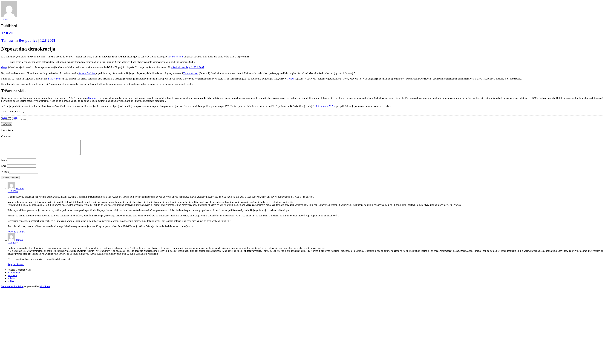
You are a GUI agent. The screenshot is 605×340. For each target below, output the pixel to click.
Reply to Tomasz (16, 264)
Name (4, 160)
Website (5, 171)
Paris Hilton (54, 78)
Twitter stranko (190, 73)
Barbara (4, 118)
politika (11, 278)
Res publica (28, 40)
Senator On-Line (86, 73)
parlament (12, 275)
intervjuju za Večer (325, 106)
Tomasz (5, 19)
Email (4, 165)
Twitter (290, 78)
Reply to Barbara (16, 231)
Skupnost (93, 98)
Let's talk (7, 124)
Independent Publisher (12, 286)
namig (15, 118)
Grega (4, 67)
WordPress (45, 286)
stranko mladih (175, 56)
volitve (11, 281)
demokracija (14, 272)
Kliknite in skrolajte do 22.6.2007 (187, 67)
